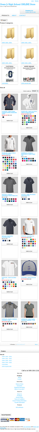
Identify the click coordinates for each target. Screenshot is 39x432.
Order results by (27, 91)
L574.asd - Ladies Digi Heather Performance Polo (28, 195)
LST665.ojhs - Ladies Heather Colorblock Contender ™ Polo (28, 319)
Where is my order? (19, 389)
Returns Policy (19, 384)
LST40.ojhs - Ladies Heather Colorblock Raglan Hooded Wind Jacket (9, 112)
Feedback (19, 395)
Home (4, 20)
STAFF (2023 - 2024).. (7, 42)
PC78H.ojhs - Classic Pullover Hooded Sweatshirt (9, 153)
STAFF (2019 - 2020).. (26, 62)
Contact (22, 15)
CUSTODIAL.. (5, 83)
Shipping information (19, 387)
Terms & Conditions (19, 399)
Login (32, 0)
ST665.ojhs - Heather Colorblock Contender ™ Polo (9, 319)
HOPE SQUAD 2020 (26, 83)
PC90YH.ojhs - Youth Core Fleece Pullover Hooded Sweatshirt (29, 112)
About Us (19, 394)
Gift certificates (19, 407)
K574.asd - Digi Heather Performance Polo (7, 236)
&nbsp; (9, 33)
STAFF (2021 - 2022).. (26, 42)
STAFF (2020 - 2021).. (7, 62)
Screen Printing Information (19, 400)
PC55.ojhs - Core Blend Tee (27, 235)
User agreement (27, 426)
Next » (36, 344)
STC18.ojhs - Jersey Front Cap (28, 277)
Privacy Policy (19, 397)
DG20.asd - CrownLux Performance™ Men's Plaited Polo (10, 195)
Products (5, 15)
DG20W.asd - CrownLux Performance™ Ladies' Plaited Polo (28, 154)
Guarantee (19, 385)
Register (36, 0)
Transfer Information (19, 402)
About (14, 15)
